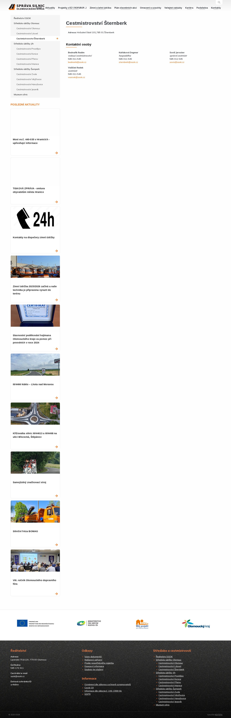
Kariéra (189, 8)
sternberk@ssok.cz (128, 62)
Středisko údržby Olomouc (26, 23)
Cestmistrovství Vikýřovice (28, 79)
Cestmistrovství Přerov (27, 59)
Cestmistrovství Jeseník (27, 89)
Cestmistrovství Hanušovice (29, 84)
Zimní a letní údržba (100, 8)
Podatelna (202, 8)
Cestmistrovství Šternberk (30, 38)
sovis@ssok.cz (177, 62)
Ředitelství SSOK (22, 18)
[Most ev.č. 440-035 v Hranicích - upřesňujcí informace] (56, 153)
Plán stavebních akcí (125, 8)
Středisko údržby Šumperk (27, 69)
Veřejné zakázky (173, 8)
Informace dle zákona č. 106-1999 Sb (103, 690)
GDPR (87, 694)
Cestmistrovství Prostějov (28, 48)
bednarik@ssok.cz (77, 62)
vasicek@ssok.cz (76, 77)
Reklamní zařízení (93, 659)
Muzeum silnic (21, 94)
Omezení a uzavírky (150, 8)
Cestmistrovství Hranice (27, 64)
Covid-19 (89, 687)
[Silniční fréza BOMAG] (56, 545)
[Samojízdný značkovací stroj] (56, 496)
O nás (39, 8)
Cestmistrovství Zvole (26, 74)
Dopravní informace (94, 666)
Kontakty (216, 8)
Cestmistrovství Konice (27, 53)
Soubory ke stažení (93, 669)
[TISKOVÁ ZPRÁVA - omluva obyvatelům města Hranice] (56, 202)
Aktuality (50, 8)
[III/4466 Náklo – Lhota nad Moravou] (56, 398)
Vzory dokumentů (93, 656)
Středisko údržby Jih (24, 43)
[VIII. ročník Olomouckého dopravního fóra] (56, 594)
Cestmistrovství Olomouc (28, 28)
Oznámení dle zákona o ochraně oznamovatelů (107, 684)
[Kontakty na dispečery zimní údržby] (56, 251)
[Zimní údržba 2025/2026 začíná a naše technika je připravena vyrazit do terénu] (56, 300)
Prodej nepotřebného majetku (99, 663)
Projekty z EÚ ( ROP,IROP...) (72, 8)
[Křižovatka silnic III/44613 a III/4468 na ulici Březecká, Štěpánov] (56, 447)
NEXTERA (218, 715)
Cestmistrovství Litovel (27, 33)
